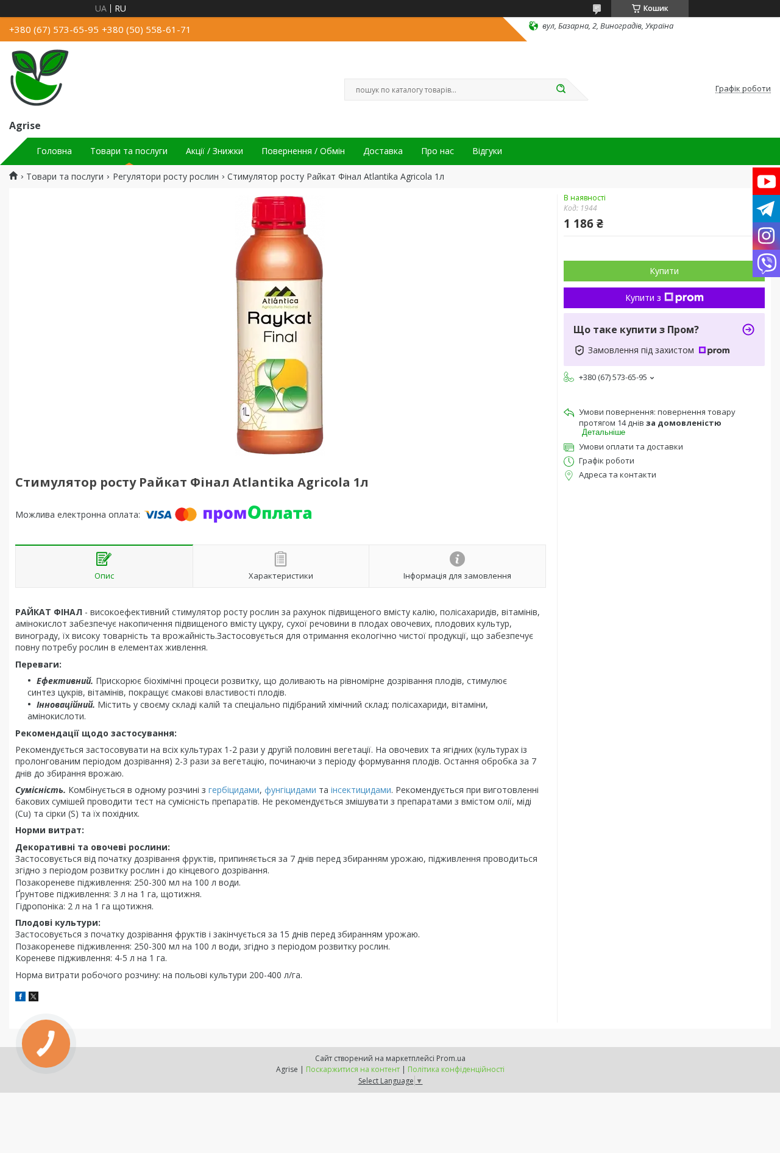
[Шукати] (560, 89)
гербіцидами (234, 789)
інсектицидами (361, 789)
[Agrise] (39, 78)
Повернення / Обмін (303, 151)
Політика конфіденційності (456, 1069)
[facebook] (20, 998)
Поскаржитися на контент (353, 1069)
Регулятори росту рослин (166, 176)
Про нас (437, 151)
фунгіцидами (290, 789)
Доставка (383, 151)
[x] (33, 998)
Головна (54, 151)
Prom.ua (451, 1058)
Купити (664, 271)
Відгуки (487, 151)
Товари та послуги (129, 151)
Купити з (643, 297)
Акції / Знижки (214, 151)
